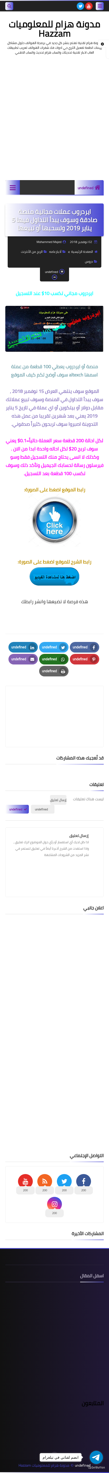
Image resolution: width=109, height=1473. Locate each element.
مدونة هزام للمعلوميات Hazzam (54, 28)
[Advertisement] (54, 117)
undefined (85, 187)
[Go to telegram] (96, 1457)
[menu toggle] (100, 6)
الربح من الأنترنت (32, 252)
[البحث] (9, 6)
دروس (89, 261)
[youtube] (89, 6)
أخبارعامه (55, 252)
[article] (54, 703)
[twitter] (80, 6)
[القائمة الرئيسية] (12, 187)
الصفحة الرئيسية (82, 252)
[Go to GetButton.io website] (96, 1467)
